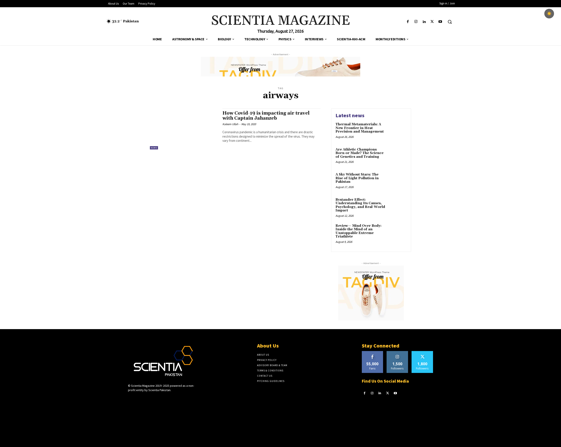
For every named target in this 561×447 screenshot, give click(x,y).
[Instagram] (416, 22)
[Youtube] (440, 22)
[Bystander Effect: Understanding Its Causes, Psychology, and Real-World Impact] (397, 206)
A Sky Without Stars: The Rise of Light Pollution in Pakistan (357, 178)
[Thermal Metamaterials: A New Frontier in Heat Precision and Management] (397, 131)
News (154, 147)
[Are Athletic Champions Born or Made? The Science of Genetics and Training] (397, 156)
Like (372, 352)
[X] (432, 22)
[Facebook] (408, 22)
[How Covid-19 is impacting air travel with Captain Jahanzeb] (184, 128)
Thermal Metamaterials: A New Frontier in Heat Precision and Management (360, 128)
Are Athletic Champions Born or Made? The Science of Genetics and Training (359, 153)
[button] (449, 21)
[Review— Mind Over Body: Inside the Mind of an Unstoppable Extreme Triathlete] (397, 232)
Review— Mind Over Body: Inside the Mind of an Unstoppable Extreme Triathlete (359, 231)
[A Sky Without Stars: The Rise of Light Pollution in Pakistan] (397, 181)
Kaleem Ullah (230, 124)
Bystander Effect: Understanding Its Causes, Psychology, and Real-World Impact (360, 205)
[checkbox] (549, 13)
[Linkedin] (424, 22)
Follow (397, 352)
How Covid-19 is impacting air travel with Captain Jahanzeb (266, 115)
